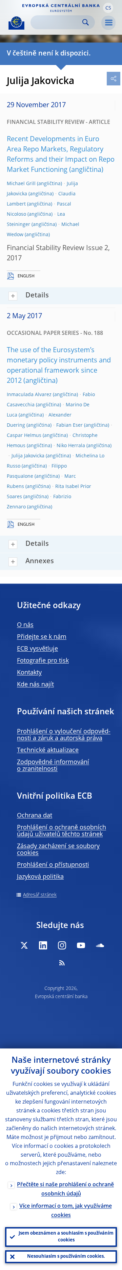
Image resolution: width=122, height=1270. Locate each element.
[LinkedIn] (43, 945)
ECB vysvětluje (37, 649)
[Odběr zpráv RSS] (62, 963)
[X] (24, 945)
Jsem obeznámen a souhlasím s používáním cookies (66, 1236)
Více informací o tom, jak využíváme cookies (65, 1211)
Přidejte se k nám (41, 637)
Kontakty (29, 673)
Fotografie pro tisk (43, 661)
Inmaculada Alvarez (29, 394)
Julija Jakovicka (28, 456)
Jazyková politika (40, 877)
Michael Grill (21, 183)
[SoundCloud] (100, 945)
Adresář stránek (40, 895)
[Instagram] (62, 945)
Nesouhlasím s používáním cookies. (66, 1256)
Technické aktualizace (48, 750)
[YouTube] (81, 945)
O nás (25, 625)
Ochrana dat (34, 816)
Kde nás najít (35, 685)
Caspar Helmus (24, 435)
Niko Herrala (71, 445)
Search (85, 22)
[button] (108, 8)
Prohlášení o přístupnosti (53, 865)
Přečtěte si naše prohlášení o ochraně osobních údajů (65, 1189)
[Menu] (108, 23)
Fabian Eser (69, 425)
